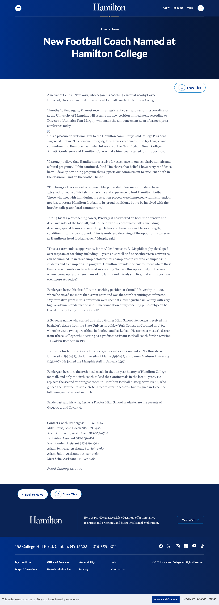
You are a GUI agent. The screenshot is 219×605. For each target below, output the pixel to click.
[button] (18, 8)
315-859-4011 (105, 546)
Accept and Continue (165, 599)
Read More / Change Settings (199, 599)
